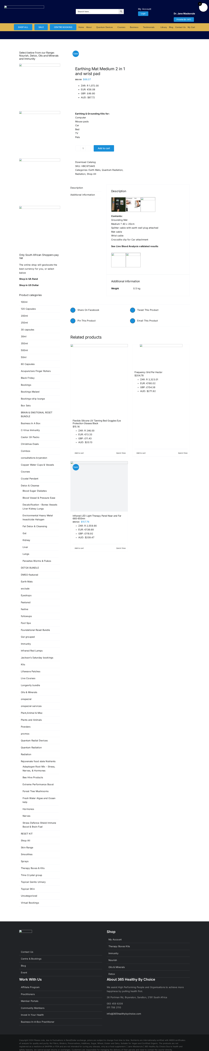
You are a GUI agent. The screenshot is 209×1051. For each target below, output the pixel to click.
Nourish (112, 960)
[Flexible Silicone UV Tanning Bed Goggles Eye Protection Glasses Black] (99, 380)
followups (26, 616)
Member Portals (29, 1001)
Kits (23, 664)
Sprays (24, 861)
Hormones (28, 809)
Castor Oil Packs (30, 437)
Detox (111, 974)
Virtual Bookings (30, 902)
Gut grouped (28, 636)
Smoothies (26, 854)
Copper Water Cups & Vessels (37, 464)
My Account (115, 939)
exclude (25, 588)
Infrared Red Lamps (32, 650)
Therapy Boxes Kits (119, 946)
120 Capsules (28, 308)
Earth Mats (94, 169)
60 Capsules (28, 364)
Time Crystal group (31, 875)
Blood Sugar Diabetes (35, 490)
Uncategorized (29, 895)
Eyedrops (26, 595)
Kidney (26, 540)
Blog (23, 965)
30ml (23, 336)
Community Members (32, 1008)
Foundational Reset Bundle (35, 630)
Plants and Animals (31, 719)
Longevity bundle (30, 685)
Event (24, 972)
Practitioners (28, 994)
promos (25, 733)
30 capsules (27, 329)
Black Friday (28, 377)
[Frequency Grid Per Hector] (161, 356)
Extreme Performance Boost (38, 784)
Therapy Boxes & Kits (33, 868)
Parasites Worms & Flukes (37, 560)
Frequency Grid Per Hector (148, 372)
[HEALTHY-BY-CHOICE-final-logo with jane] (24, 6)
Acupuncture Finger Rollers (36, 371)
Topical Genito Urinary (33, 882)
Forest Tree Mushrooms (35, 791)
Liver (25, 547)
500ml (24, 350)
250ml (24, 322)
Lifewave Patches (30, 671)
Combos (25, 451)
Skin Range (27, 847)
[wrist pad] (99, 54)
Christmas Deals (30, 444)
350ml (24, 343)
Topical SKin (28, 888)
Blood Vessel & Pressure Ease (39, 497)
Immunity (26, 643)
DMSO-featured (29, 574)
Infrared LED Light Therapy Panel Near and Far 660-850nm (97, 517)
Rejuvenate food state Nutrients (38, 761)
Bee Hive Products (33, 777)
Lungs (26, 553)
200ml (24, 315)
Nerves (26, 815)
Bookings (26, 384)
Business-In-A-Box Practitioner (37, 1021)
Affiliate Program (30, 987)
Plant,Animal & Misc (32, 712)
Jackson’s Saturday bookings (37, 657)
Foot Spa (26, 623)
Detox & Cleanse (30, 485)
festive (24, 609)
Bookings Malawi (30, 391)
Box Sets (26, 405)
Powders (26, 726)
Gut (24, 533)
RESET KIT (27, 833)
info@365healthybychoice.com (124, 1013)
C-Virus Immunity (30, 430)
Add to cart (104, 148)
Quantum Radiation (112, 169)
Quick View (121, 453)
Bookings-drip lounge (33, 398)
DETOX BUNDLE (30, 567)
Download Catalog (85, 162)
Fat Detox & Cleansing (35, 526)
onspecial (26, 699)
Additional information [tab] (82, 194)
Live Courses (28, 678)
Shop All (91, 173)
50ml (23, 357)
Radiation (80, 173)
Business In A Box (30, 423)
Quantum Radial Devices (34, 740)
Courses (25, 471)
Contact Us (27, 951)
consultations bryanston (34, 457)
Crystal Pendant (29, 478)
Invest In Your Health (32, 1014)
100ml (24, 302)
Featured (25, 602)
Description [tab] (76, 187)
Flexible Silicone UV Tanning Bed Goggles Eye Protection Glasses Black (97, 422)
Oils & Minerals (29, 692)
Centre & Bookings (31, 958)
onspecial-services (31, 706)
